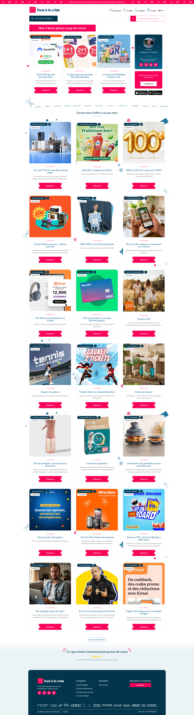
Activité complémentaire (84, 688)
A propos (141, 11)
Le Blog (130, 11)
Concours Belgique (82, 696)
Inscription (140, 685)
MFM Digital (152, 711)
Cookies (65, 712)
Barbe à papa (103, 685)
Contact (153, 11)
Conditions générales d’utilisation (48, 712)
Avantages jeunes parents (84, 692)
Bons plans (117, 11)
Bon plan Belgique (82, 685)
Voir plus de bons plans (97, 640)
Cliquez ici (46, 90)
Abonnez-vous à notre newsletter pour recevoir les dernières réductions (97, 2)
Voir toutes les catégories (43, 18)
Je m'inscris (148, 84)
